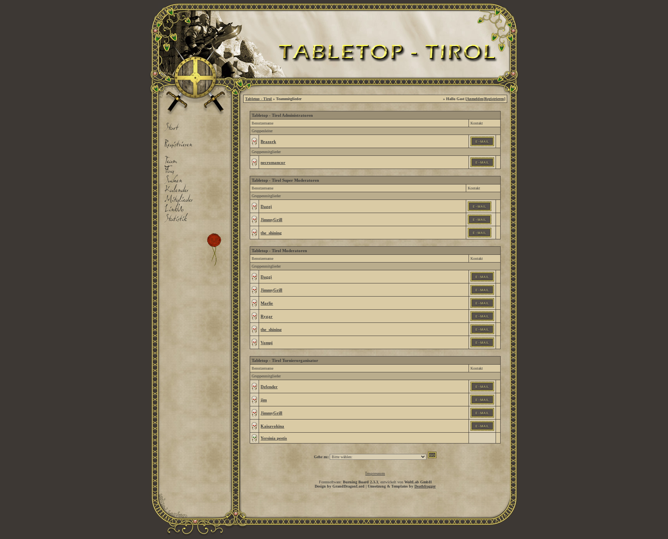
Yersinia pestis (274, 438)
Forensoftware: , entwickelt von (375, 482)
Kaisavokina (272, 426)
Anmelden (475, 99)
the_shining (271, 232)
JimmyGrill (271, 219)
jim (264, 399)
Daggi (266, 206)
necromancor (273, 162)
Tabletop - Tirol (258, 99)
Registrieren (494, 99)
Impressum (375, 473)
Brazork (268, 141)
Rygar (267, 316)
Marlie (267, 303)
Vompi (267, 342)
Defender (269, 386)
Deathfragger (425, 486)
